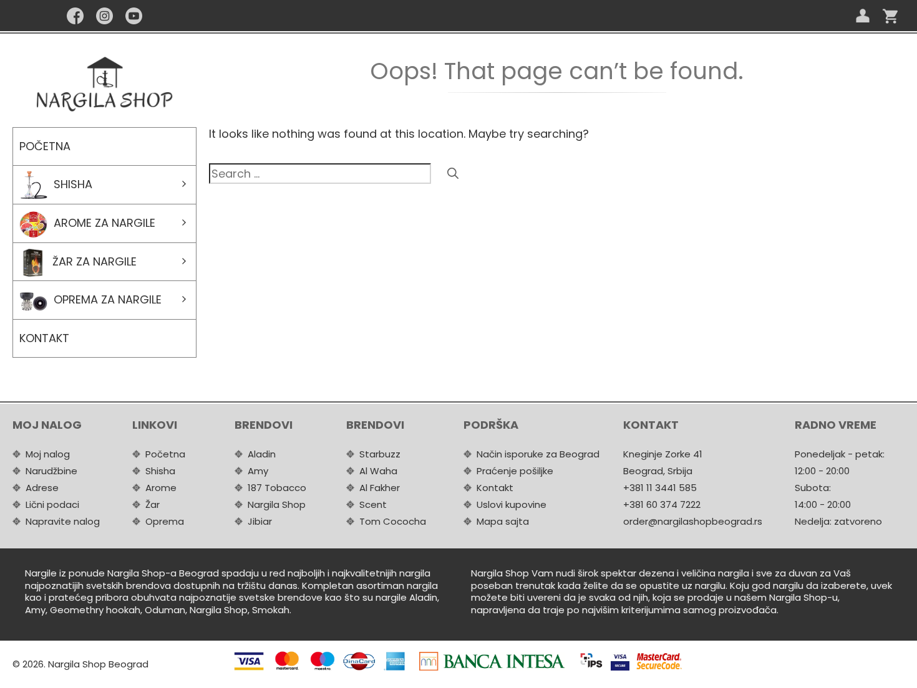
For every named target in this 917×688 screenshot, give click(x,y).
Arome (161, 487)
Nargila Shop (277, 504)
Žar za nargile (94, 261)
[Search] (453, 173)
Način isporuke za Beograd (538, 454)
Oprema (164, 521)
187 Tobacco (277, 487)
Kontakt (44, 338)
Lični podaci (52, 504)
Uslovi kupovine (511, 504)
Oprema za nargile (108, 299)
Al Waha (378, 470)
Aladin (262, 454)
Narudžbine (51, 470)
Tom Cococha (392, 521)
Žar (152, 504)
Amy (258, 470)
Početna (44, 146)
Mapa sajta (503, 521)
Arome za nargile (104, 223)
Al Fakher (379, 487)
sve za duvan (786, 573)
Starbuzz (379, 454)
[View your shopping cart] (890, 15)
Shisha (73, 184)
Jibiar (260, 521)
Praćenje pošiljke (515, 470)
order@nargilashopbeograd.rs (692, 521)
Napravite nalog (63, 521)
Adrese (42, 487)
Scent (373, 504)
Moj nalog (48, 454)
